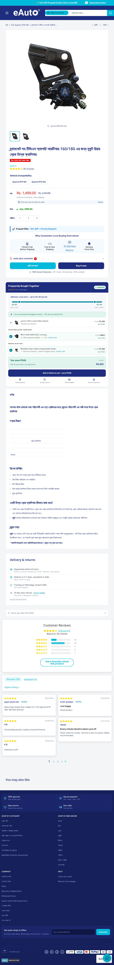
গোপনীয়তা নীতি (6, 906)
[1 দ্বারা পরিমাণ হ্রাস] (20, 218)
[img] (10, 698)
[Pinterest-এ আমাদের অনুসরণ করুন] (57, 952)
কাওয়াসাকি (61, 865)
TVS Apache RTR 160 (20, 25)
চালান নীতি (5, 915)
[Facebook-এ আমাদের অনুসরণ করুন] (46, 952)
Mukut (13, 166)
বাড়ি (7, 25)
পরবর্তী (104, 25)
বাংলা (4, 951)
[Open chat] (107, 958)
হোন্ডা (59, 831)
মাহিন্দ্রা (60, 850)
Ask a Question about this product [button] (57, 662)
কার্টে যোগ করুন (33, 265)
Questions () (30, 679)
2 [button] (53, 761)
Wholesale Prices (9, 896)
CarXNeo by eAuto (9, 850)
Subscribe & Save (98, 3)
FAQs (4, 886)
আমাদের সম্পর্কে (6, 876)
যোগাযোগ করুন (6, 881)
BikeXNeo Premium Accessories (15, 855)
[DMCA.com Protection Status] (11, 960)
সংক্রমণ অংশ (6, 840)
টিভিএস (60, 840)
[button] (16, 168)
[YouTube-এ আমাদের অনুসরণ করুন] (62, 952)
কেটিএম (60, 855)
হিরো (59, 826)
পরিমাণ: (12, 218)
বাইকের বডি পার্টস (7, 826)
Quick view (53, 338)
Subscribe (103, 932)
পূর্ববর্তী (95, 25)
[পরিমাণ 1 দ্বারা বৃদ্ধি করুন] (37, 218)
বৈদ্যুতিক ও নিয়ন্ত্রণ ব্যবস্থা (10, 831)
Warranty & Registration (11, 891)
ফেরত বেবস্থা (6, 911)
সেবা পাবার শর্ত (6, 920)
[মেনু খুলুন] (7, 13)
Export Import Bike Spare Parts (15, 901)
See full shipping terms (18, 599)
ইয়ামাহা (60, 845)
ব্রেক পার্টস (5, 821)
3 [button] (58, 761)
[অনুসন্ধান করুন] (110, 13)
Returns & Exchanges (67, 881)
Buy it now (81, 265)
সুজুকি (59, 836)
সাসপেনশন (5, 845)
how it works (39, 593)
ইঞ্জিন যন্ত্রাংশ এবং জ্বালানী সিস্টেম (12, 836)
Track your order (65, 876)
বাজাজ (60, 821)
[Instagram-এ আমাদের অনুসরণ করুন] (52, 952)
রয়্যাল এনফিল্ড (62, 860)
